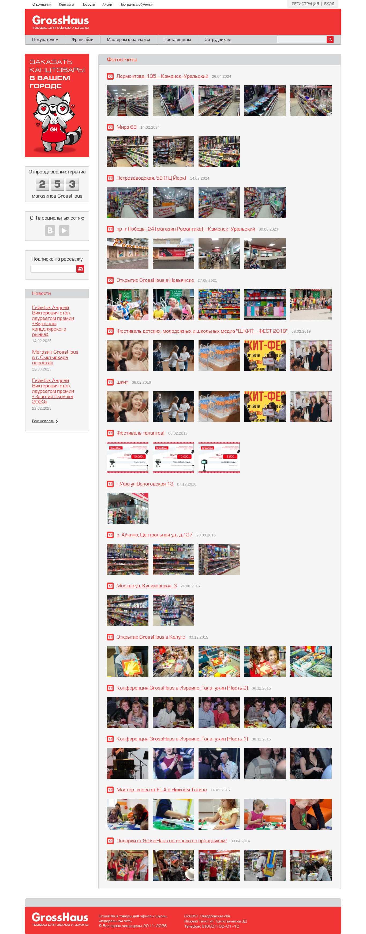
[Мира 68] (127, 151)
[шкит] (127, 406)
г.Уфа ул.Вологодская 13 (145, 484)
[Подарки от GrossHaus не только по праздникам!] (127, 865)
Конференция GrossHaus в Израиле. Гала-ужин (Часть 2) (182, 688)
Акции (107, 4)
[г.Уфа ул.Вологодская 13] (127, 508)
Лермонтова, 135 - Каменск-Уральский (162, 76)
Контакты (66, 4)
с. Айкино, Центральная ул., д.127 (155, 535)
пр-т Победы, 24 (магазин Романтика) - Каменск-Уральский (186, 229)
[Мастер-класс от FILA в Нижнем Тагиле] (127, 814)
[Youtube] (64, 230)
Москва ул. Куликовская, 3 (147, 586)
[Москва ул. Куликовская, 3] (127, 610)
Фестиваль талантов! (141, 433)
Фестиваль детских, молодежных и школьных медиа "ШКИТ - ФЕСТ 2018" (202, 331)
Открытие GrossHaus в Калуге (151, 637)
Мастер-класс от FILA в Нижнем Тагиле (162, 790)
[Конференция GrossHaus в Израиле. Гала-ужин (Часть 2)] (127, 712)
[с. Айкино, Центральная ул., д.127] (127, 559)
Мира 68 (127, 127)
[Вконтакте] (50, 230)
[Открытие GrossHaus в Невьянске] (127, 304)
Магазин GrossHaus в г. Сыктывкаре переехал (55, 357)
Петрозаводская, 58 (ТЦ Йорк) (151, 178)
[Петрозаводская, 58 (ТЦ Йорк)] (127, 202)
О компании (41, 4)
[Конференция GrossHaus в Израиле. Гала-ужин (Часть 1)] (127, 763)
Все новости (43, 421)
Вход (329, 4)
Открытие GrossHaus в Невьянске (155, 280)
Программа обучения (136, 4)
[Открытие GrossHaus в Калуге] (127, 661)
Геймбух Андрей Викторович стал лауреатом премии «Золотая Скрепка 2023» (53, 391)
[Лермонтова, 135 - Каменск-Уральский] (127, 100)
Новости (88, 4)
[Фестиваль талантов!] (127, 457)
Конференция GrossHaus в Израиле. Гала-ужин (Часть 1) (182, 739)
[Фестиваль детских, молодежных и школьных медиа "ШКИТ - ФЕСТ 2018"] (127, 355)
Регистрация (305, 4)
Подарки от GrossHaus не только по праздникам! (172, 841)
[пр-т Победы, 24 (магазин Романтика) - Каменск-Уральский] (127, 253)
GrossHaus (60, 22)
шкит (122, 382)
